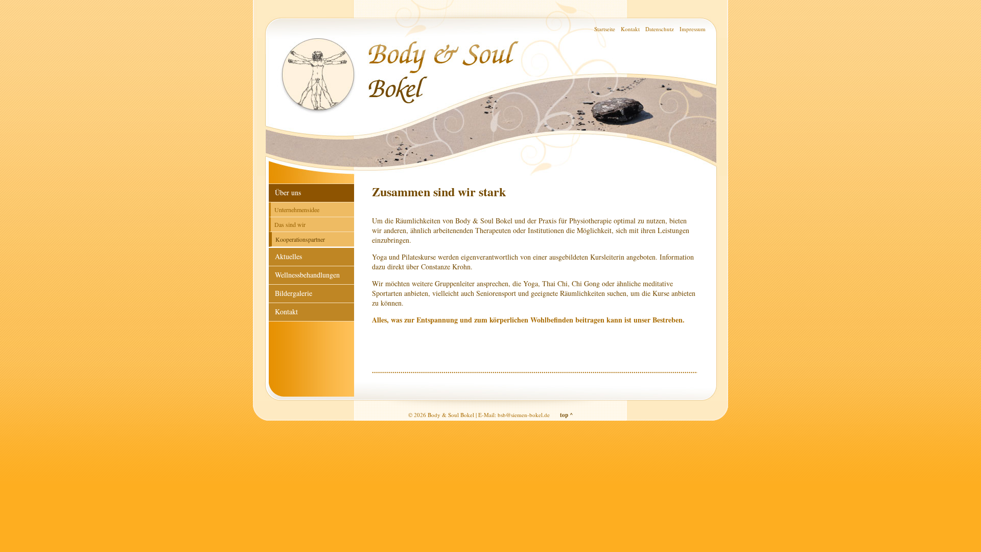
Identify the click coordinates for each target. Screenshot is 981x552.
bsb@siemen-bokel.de (524, 415)
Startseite (604, 29)
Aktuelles (288, 256)
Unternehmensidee (296, 209)
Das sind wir (290, 224)
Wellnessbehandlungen (307, 275)
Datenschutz (659, 29)
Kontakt (630, 29)
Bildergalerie (293, 293)
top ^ (566, 415)
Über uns (288, 192)
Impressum (693, 29)
